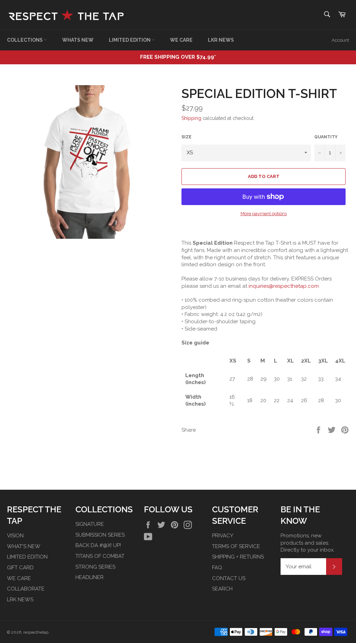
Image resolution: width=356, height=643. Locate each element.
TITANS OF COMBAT (99, 556)
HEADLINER (89, 577)
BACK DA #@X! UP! (98, 545)
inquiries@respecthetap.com (284, 286)
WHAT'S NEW (23, 546)
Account (340, 40)
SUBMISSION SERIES (100, 535)
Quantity (326, 137)
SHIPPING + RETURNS (238, 557)
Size (186, 137)
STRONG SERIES (95, 567)
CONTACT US (228, 578)
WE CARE (181, 40)
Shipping (191, 118)
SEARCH (222, 589)
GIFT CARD (20, 567)
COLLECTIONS (25, 40)
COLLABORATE (25, 589)
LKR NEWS (221, 40)
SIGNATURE (89, 524)
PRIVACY (222, 535)
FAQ (217, 567)
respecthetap (35, 632)
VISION (15, 535)
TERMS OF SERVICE (236, 546)
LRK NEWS (20, 599)
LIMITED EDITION (130, 40)
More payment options (264, 213)
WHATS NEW (78, 40)
